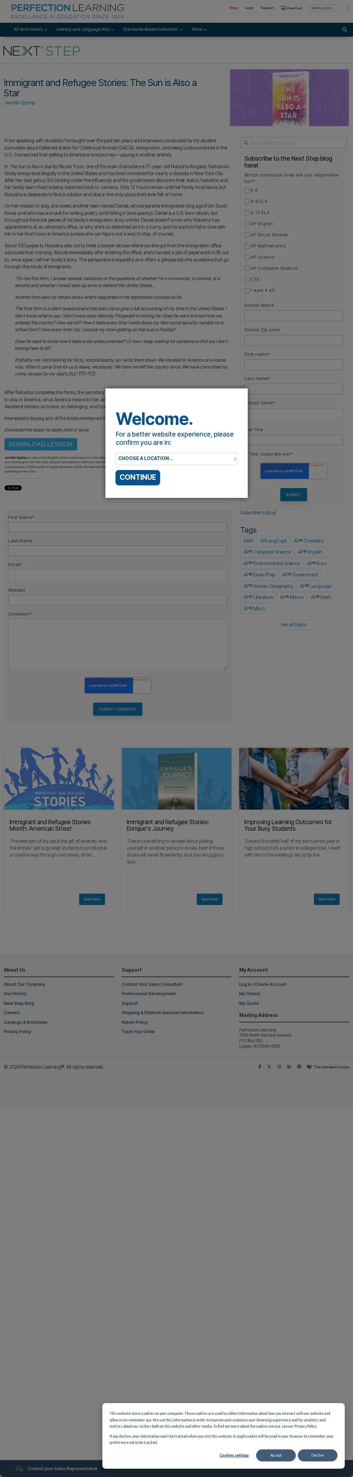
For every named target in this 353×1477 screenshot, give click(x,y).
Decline (317, 1455)
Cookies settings (234, 1455)
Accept (276, 1455)
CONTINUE (138, 477)
